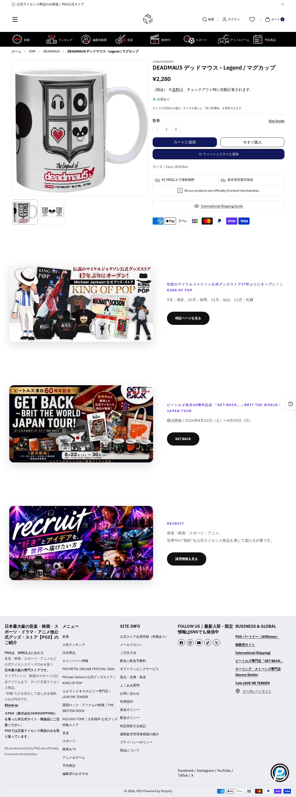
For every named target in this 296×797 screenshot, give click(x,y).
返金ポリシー (129, 710)
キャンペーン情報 (75, 661)
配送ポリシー (129, 718)
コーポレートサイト (256, 691)
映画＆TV (69, 749)
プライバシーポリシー (136, 742)
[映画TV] (154, 39)
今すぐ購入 (252, 142)
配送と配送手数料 (133, 661)
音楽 (65, 733)
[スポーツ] (189, 39)
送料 (175, 89)
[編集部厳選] (86, 39)
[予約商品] (257, 39)
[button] (15, 19)
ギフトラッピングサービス (139, 669)
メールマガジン (131, 645)
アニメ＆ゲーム (73, 757)
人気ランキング (73, 645)
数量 (156, 120)
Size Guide (276, 121)
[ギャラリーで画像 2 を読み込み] (52, 212)
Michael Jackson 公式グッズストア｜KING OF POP (89, 680)
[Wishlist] (252, 19)
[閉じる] (282, 4)
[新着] (17, 39)
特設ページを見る (188, 318)
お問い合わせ (129, 693)
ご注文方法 (128, 653)
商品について (129, 750)
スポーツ (68, 741)
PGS (139, 791)
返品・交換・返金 (133, 677)
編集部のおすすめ (75, 774)
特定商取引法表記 (133, 726)
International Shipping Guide (222, 206)
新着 (65, 636)
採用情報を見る (186, 559)
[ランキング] (51, 39)
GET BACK (183, 439)
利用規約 (126, 701)
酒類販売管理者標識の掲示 (139, 734)
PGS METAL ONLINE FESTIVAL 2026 (88, 669)
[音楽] (120, 39)
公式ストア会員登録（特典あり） (144, 636)
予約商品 (68, 765)
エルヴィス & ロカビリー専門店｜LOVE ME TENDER (86, 694)
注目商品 (68, 653)
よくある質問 (129, 685)
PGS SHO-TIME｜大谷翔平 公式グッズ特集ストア (89, 722)
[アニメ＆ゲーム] (223, 39)
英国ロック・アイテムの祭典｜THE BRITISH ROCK (88, 708)
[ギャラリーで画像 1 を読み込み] (25, 212)
